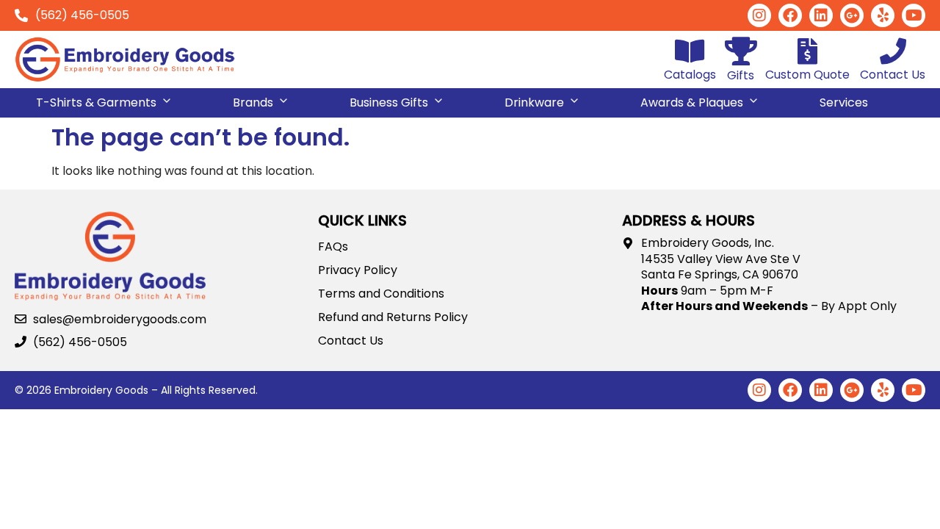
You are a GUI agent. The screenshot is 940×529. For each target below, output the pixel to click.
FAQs (333, 247)
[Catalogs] (690, 51)
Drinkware (534, 102)
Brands (253, 102)
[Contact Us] (893, 51)
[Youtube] (913, 15)
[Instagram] (759, 15)
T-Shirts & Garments (96, 102)
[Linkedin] (821, 15)
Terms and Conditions (381, 294)
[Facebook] (790, 15)
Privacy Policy (357, 270)
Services (844, 102)
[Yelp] (882, 15)
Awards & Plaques (691, 102)
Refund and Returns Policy (393, 317)
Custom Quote (807, 74)
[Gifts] (740, 51)
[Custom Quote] (808, 51)
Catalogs (690, 74)
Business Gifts (389, 102)
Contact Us (892, 74)
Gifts (740, 75)
